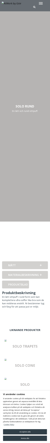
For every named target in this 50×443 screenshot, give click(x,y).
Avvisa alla (25, 438)
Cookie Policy (9, 424)
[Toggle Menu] (41, 3)
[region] (25, 417)
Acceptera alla (25, 432)
